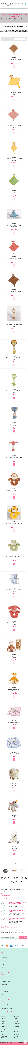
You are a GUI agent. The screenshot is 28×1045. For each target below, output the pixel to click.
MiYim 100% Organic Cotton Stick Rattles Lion (14, 358)
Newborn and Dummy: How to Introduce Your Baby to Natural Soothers (17, 903)
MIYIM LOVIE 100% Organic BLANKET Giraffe (14, 159)
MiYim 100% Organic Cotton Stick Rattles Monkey (14, 324)
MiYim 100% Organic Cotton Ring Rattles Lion (14, 523)
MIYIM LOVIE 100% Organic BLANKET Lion (14, 92)
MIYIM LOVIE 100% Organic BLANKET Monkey (14, 59)
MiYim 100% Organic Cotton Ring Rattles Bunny (14, 623)
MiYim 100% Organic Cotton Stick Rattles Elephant (14, 424)
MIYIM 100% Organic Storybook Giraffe (14, 689)
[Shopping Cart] (26, 4)
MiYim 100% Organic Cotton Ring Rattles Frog (14, 556)
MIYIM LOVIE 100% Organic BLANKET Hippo (14, 126)
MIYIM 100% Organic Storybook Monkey (14, 656)
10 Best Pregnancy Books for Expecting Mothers (17, 911)
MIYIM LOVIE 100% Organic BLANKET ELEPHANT (14, 225)
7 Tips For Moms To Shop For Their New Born (17, 919)
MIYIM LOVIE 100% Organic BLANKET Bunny (14, 258)
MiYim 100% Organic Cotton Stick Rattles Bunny (14, 457)
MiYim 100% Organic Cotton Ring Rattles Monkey (14, 490)
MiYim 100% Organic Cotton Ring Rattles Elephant (14, 590)
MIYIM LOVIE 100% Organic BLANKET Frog (14, 192)
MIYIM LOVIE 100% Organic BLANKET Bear (14, 291)
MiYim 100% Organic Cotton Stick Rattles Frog (14, 391)
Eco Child (15, 1044)
